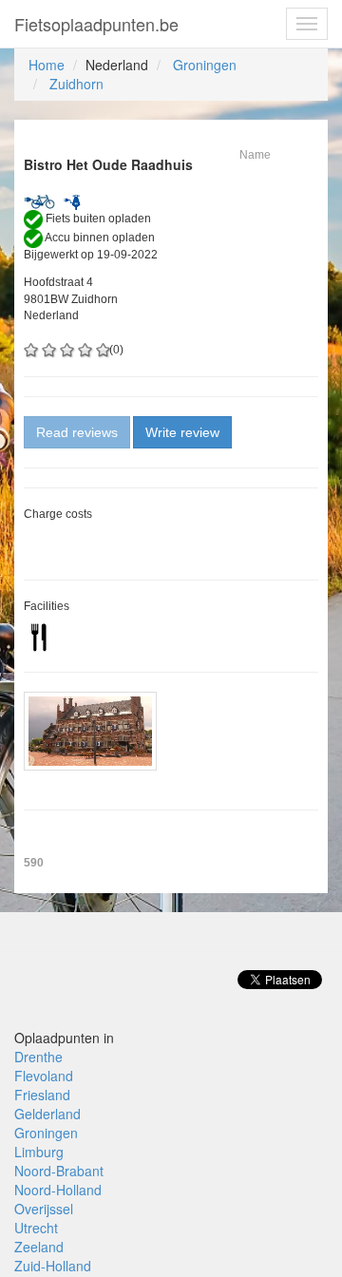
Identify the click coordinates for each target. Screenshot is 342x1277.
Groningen (205, 64)
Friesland (42, 1094)
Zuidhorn (76, 83)
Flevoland (43, 1075)
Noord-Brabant (59, 1170)
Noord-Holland (58, 1189)
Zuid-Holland (52, 1265)
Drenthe (38, 1056)
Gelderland (47, 1113)
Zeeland (39, 1246)
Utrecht (36, 1227)
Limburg (39, 1151)
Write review (182, 432)
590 (34, 862)
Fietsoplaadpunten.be (96, 23)
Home (46, 64)
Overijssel (43, 1208)
